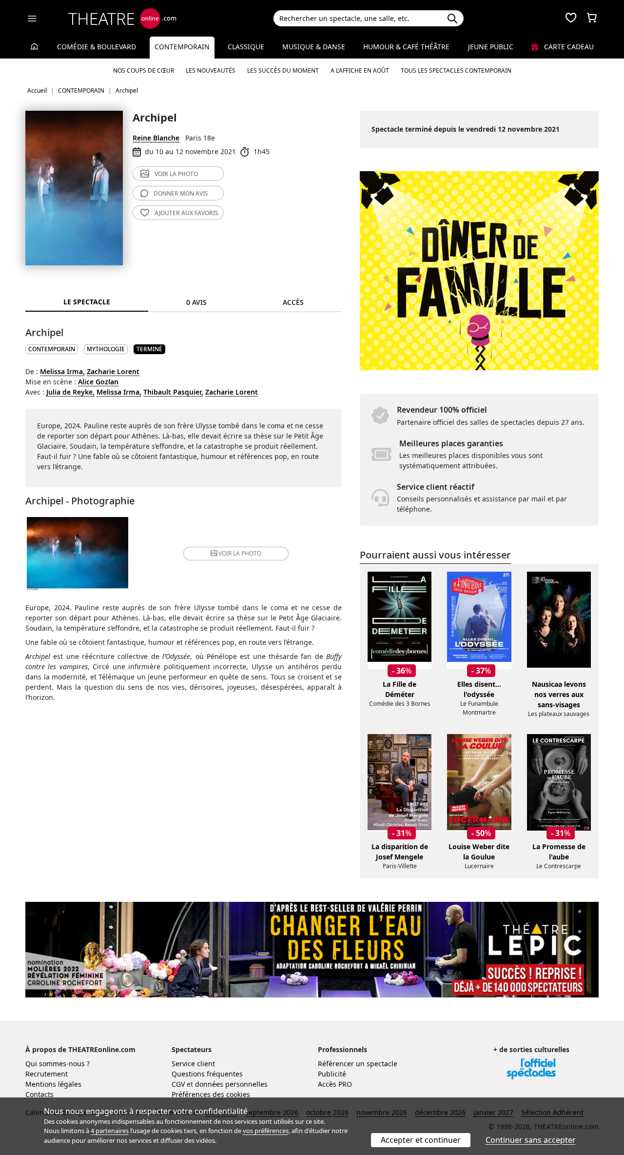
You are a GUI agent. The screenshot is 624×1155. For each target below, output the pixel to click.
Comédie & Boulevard (96, 46)
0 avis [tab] (196, 302)
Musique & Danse (313, 46)
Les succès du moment (283, 70)
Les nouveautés (210, 70)
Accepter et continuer (421, 1140)
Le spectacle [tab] (86, 301)
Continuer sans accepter (531, 1140)
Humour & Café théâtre (406, 46)
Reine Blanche (156, 137)
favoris (186, 213)
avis (181, 193)
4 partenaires (110, 1130)
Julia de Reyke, (70, 392)
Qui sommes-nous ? (57, 1063)
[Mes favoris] (571, 18)
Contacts (39, 1094)
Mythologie (106, 349)
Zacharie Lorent (113, 371)
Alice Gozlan (98, 381)
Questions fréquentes (207, 1073)
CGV (178, 1084)
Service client (193, 1063)
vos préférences (266, 1130)
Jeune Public (490, 46)
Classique (246, 46)
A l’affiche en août (360, 70)
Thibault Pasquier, (173, 392)
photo (176, 174)
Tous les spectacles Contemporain (456, 70)
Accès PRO (335, 1084)
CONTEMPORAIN (51, 349)
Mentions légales (53, 1084)
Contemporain (182, 46)
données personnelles (231, 1084)
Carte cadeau (568, 46)
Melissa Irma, (62, 371)
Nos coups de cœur (143, 70)
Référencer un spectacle (357, 1063)
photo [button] (239, 553)
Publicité (332, 1073)
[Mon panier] (592, 18)
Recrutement (46, 1073)
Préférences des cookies (211, 1094)
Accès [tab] (293, 302)
